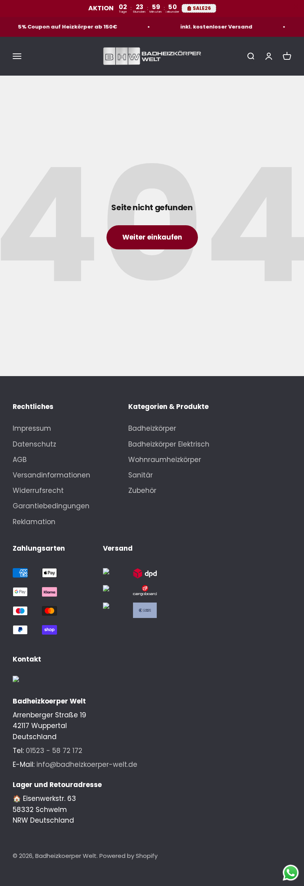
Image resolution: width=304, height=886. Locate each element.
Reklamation (34, 522)
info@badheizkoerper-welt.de (86, 764)
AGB (20, 459)
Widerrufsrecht (38, 490)
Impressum (32, 428)
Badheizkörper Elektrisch (168, 444)
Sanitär (140, 475)
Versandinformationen (51, 475)
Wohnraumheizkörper (164, 459)
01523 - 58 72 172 (54, 750)
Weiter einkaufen (152, 237)
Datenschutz (34, 444)
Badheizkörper (152, 428)
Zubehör (142, 490)
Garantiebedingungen (51, 506)
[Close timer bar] (296, 6)
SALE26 (202, 8)
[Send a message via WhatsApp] (290, 872)
